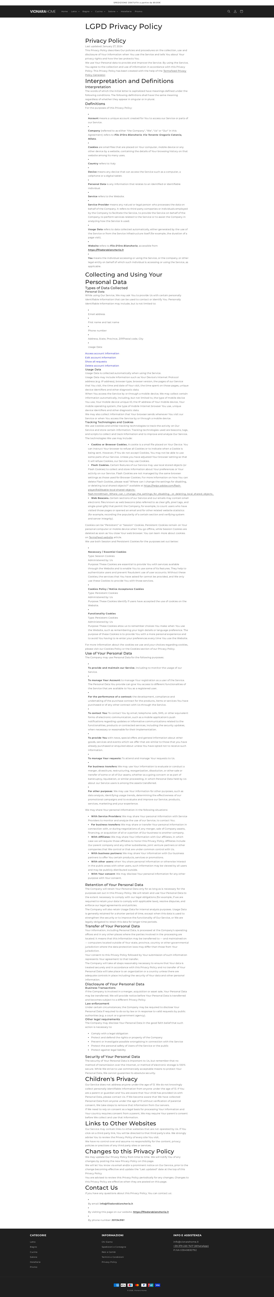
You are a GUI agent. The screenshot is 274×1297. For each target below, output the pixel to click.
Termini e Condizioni (113, 1257)
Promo (33, 1267)
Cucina (33, 1252)
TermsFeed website (101, 537)
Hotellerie (35, 1262)
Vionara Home (140, 1290)
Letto (33, 1242)
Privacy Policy (109, 1262)
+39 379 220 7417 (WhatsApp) (191, 1246)
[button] (75, 11)
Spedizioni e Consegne (114, 1247)
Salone (33, 1257)
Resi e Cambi (109, 1252)
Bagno (33, 1247)
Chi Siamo (107, 1242)
